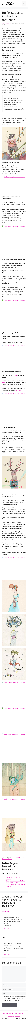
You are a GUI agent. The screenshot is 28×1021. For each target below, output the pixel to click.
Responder (7, 928)
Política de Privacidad (8, 1013)
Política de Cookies (20, 1013)
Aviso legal (11, 1016)
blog (3, 382)
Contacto (17, 1016)
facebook (18, 390)
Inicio (3, 23)
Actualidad (8, 23)
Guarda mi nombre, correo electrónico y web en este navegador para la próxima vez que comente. (15, 998)
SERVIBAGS (5, 912)
